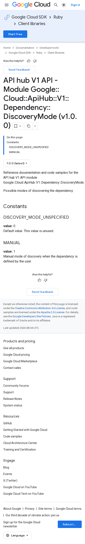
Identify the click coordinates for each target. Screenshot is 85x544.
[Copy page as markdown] (28, 126)
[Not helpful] (35, 61)
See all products (13, 348)
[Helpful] (29, 61)
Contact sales (12, 367)
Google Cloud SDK (29, 17)
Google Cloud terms (68, 508)
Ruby (58, 17)
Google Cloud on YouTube (20, 487)
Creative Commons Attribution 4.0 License (40, 308)
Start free (15, 34)
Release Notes (12, 398)
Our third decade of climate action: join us (32, 515)
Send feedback (19, 69)
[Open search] (55, 4)
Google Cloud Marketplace (20, 361)
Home (7, 47)
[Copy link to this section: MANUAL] (24, 243)
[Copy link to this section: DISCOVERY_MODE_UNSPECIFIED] (73, 217)
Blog (6, 467)
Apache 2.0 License (52, 312)
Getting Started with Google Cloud (25, 429)
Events (7, 474)
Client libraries (31, 23)
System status (12, 405)
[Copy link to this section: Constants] (32, 206)
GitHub (7, 423)
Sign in (75, 5)
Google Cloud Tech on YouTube (23, 493)
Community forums (16, 385)
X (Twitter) (10, 480)
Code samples (12, 436)
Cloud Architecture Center (20, 443)
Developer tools (49, 47)
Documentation (25, 47)
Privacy (29, 508)
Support (8, 392)
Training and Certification (19, 449)
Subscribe (70, 524)
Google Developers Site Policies (32, 316)
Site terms (45, 508)
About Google (12, 508)
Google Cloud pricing (16, 354)
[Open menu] (6, 5)
